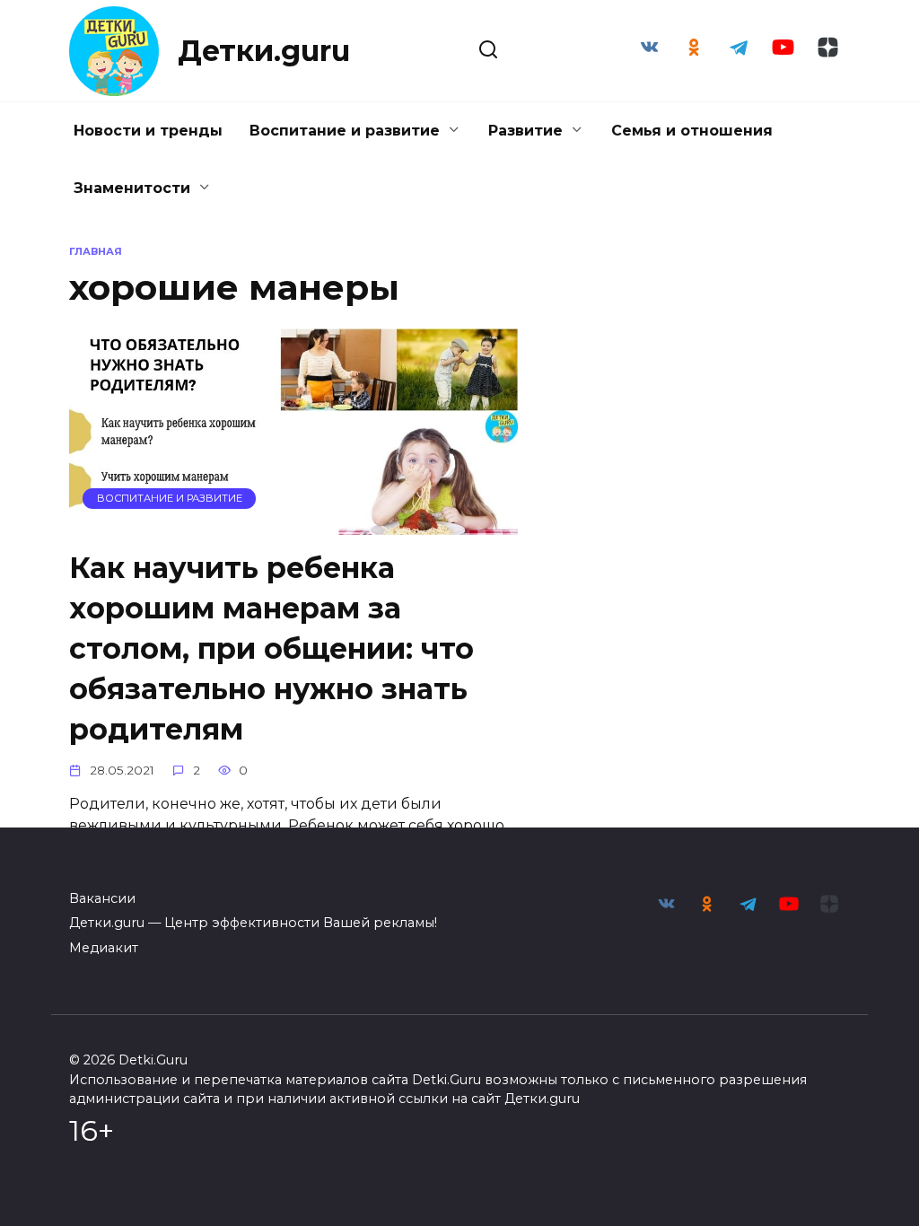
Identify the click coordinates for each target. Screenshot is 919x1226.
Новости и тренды (148, 130)
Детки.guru (264, 50)
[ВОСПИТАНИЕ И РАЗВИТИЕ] (293, 523)
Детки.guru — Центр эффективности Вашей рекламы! (253, 923)
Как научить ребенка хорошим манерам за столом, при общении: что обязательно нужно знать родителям (271, 649)
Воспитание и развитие (344, 130)
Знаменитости (132, 188)
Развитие (525, 130)
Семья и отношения (692, 130)
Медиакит (103, 948)
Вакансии (102, 898)
